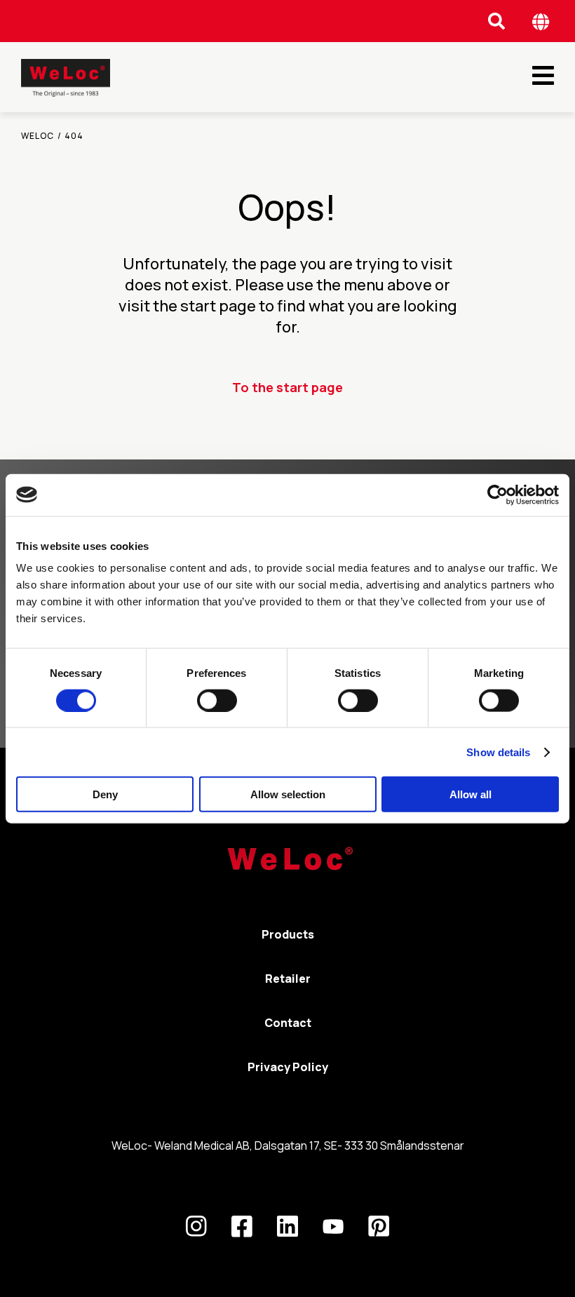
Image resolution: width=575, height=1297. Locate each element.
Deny (105, 794)
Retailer (288, 978)
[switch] (217, 700)
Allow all (470, 794)
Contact (287, 1022)
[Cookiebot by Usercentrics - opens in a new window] (497, 494)
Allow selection (287, 794)
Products (288, 934)
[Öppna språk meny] (541, 21)
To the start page (287, 387)
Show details (498, 752)
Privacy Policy (288, 1067)
